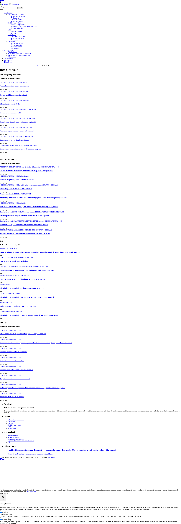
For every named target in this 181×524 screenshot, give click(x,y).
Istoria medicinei (17, 31)
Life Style (10, 423)
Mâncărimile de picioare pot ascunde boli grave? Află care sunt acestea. (27, 270)
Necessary (5, 513)
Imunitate (15, 40)
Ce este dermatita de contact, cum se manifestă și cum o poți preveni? (26, 171)
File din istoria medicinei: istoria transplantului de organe (22, 288)
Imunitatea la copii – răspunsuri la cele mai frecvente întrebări (24, 225)
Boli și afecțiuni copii (19, 24)
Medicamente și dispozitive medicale (20, 55)
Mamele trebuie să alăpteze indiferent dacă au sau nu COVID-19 (25, 234)
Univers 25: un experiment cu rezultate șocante (18, 306)
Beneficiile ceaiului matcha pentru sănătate (16, 370)
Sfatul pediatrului (18, 28)
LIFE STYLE (12, 35)
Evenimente (12, 57)
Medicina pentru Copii (14, 23)
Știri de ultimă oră (18, 45)
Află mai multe (31, 491)
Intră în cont (8, 62)
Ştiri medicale (8, 60)
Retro (9, 30)
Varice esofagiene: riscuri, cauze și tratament (17, 131)
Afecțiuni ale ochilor (19, 16)
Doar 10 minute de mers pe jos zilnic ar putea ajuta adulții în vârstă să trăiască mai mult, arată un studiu (40, 252)
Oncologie (16, 18)
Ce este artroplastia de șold (10, 113)
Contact (10, 442)
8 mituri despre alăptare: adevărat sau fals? (17, 180)
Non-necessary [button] (4, 518)
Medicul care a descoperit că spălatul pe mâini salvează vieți (23, 279)
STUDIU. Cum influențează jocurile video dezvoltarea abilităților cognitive (29, 207)
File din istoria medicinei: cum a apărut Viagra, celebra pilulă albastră (27, 297)
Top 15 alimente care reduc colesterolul (15, 379)
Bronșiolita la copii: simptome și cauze (14, 140)
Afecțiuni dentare (18, 21)
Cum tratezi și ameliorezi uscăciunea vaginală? (18, 122)
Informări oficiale (18, 43)
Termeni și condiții (13, 437)
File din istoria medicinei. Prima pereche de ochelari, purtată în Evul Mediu (29, 315)
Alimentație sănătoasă (19, 36)
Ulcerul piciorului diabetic (10, 104)
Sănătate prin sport (18, 38)
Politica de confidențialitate (16, 439)
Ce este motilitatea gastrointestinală (13, 95)
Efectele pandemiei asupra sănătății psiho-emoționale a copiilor (24, 216)
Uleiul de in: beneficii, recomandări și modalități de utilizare (23, 334)
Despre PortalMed (13, 435)
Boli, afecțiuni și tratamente (16, 14)
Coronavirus (11, 41)
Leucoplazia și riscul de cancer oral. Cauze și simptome (21, 149)
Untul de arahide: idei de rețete (12, 361)
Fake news (16, 48)
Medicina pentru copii (14, 425)
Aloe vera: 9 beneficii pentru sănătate (14, 261)
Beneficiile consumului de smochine (13, 352)
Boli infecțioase (17, 19)
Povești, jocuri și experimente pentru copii (25, 26)
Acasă (38, 65)
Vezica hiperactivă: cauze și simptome (14, 86)
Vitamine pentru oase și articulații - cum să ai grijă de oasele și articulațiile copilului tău (33, 198)
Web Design (51, 457)
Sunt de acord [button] (4, 493)
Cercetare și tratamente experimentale (20, 53)
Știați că (15, 33)
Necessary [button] (3, 511)
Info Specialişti (8, 50)
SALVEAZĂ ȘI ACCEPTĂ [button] (8, 523)
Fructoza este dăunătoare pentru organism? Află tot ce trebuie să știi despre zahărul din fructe (36, 343)
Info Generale (8, 13)
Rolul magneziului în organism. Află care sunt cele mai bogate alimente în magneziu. (32, 388)
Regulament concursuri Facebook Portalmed (21, 441)
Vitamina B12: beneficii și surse (12, 397)
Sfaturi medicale (8, 58)
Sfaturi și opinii (17, 47)
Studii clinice (13, 52)
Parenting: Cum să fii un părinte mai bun (16, 189)
